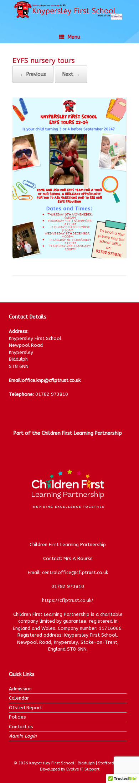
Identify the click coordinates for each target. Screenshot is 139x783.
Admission (20, 688)
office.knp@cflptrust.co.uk (51, 380)
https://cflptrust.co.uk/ (67, 600)
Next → (71, 74)
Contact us (21, 726)
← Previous (33, 74)
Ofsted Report (25, 707)
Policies (17, 717)
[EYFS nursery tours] (69, 256)
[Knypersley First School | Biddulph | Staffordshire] (69, 10)
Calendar (19, 698)
